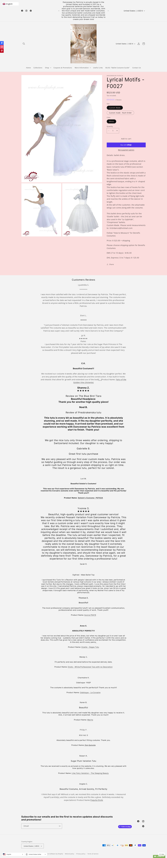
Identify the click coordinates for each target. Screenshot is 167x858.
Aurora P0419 (90, 615)
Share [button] (111, 264)
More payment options (126, 150)
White (111, 121)
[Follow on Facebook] (2, 43)
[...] (100, 379)
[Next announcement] (108, 11)
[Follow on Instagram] (2, 47)
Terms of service (93, 854)
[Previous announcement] (59, 11)
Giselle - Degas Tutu (90, 647)
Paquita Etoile (96, 800)
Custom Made (114, 108)
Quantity (110, 126)
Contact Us (160, 856)
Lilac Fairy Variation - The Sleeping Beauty (90, 773)
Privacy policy (80, 854)
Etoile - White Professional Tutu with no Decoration (90, 667)
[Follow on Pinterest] (2, 51)
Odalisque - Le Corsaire (90, 692)
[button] (23, 43)
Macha (90, 720)
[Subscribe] (59, 826)
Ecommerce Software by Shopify (52, 854)
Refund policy (69, 854)
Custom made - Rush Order (120, 113)
